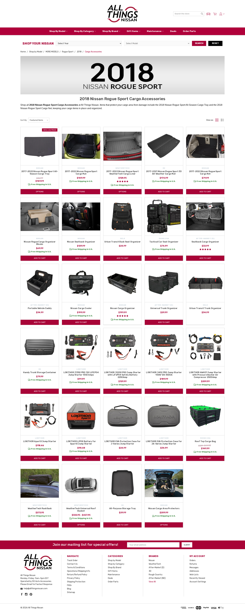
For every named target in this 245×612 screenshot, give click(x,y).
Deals (173, 31)
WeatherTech (155, 564)
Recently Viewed (197, 578)
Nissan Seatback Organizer (81, 242)
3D (150, 571)
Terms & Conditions (76, 567)
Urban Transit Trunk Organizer (205, 308)
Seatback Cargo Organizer (205, 242)
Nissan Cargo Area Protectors (164, 508)
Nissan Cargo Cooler (81, 308)
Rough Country (155, 574)
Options (40, 192)
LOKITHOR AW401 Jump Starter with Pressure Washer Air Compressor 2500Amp (205, 374)
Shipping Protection (76, 582)
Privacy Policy (73, 578)
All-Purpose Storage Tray (122, 508)
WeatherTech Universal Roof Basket (81, 509)
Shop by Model (57, 31)
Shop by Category (84, 31)
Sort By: (23, 120)
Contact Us (72, 564)
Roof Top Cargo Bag (205, 441)
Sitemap (71, 592)
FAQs (69, 585)
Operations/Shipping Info (78, 571)
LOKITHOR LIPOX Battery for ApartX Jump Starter (81, 442)
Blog (69, 589)
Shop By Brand (110, 31)
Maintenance (154, 31)
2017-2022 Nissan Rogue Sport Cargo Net (205, 172)
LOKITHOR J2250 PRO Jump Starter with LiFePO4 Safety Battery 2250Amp (122, 374)
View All (152, 582)
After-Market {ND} (157, 578)
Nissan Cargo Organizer (122, 308)
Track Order (72, 560)
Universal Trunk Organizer (164, 308)
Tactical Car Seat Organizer (163, 242)
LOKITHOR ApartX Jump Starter (39, 441)
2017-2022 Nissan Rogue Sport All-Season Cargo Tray (39, 172)
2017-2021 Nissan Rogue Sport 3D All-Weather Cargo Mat (164, 172)
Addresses (194, 571)
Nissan (152, 560)
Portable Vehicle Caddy (40, 308)
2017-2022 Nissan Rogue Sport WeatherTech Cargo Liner (122, 172)
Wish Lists (194, 574)
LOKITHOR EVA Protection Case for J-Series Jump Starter (122, 442)
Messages (194, 567)
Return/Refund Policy (77, 574)
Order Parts (189, 31)
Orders (193, 560)
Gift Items (132, 31)
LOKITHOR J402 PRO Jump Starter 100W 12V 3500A (164, 373)
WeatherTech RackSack (40, 508)
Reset (215, 43)
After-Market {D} (156, 567)
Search (199, 43)
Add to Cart (164, 192)
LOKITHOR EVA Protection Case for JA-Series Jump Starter (164, 442)
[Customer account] (222, 13)
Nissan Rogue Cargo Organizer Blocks (40, 243)
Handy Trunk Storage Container (39, 372)
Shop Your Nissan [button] (38, 43)
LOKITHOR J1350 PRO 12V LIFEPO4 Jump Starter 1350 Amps (81, 373)
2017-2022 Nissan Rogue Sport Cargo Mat (81, 172)
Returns (193, 564)
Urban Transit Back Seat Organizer (122, 242)
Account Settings (198, 582)
